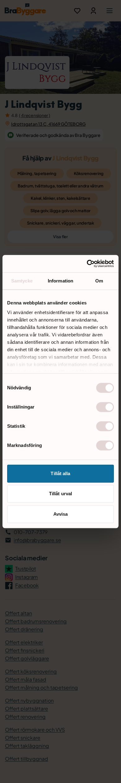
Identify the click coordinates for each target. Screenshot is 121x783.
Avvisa (60, 514)
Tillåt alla (60, 473)
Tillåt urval (60, 493)
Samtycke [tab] (22, 280)
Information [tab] (60, 280)
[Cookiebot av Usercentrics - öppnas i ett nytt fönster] (87, 264)
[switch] (105, 407)
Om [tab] (99, 280)
